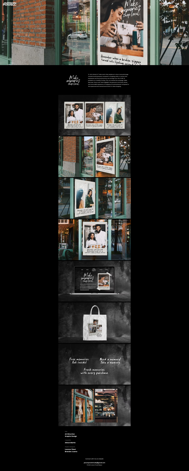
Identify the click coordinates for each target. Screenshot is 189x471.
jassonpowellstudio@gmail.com (94, 463)
